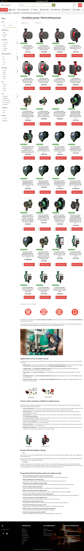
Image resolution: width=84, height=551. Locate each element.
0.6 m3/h (5, 44)
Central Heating (7, 13)
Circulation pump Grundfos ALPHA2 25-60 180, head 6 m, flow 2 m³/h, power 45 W (28, 80)
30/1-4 (4, 88)
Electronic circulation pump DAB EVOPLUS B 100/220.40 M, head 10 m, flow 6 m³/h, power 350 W (59, 183)
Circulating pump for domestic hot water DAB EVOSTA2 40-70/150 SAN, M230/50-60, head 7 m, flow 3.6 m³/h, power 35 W (27, 115)
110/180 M (5, 96)
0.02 (4, 72)
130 (4, 110)
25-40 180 (5, 104)
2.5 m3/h (5, 48)
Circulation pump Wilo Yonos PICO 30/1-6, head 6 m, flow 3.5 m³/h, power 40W (59, 289)
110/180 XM (5, 98)
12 (3, 64)
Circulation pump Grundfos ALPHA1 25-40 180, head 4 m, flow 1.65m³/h (28, 47)
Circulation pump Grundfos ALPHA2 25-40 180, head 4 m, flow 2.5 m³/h (75, 47)
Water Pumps (16, 13)
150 (4, 112)
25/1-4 (4, 84)
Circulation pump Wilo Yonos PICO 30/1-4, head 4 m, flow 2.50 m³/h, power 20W (44, 289)
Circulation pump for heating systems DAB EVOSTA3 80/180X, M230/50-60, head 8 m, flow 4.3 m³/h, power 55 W (75, 115)
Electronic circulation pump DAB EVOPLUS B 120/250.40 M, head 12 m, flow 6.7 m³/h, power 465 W (75, 183)
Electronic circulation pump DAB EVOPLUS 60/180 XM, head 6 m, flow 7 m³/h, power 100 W (27, 183)
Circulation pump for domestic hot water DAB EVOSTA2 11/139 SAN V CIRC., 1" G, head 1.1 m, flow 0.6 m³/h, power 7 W (43, 114)
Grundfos (5, 34)
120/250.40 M (6, 100)
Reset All (5, 120)
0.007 (4, 70)
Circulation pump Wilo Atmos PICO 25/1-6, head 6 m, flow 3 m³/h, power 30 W (59, 254)
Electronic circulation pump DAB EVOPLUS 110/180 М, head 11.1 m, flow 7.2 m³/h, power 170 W (44, 149)
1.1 (3, 56)
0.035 (4, 76)
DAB (4, 32)
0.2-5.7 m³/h (6, 42)
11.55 (4, 62)
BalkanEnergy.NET (33, 324)
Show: (37, 22)
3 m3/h (4, 50)
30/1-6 (4, 90)
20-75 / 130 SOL (6, 102)
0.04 (4, 78)
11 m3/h (4, 46)
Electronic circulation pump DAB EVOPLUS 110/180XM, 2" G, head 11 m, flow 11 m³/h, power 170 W (59, 149)
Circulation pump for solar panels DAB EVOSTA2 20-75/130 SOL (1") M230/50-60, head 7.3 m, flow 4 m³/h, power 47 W (27, 149)
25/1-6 (4, 86)
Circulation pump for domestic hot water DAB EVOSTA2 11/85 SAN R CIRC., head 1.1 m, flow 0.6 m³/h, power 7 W (59, 114)
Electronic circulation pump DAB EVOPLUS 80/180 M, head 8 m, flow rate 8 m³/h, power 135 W (43, 183)
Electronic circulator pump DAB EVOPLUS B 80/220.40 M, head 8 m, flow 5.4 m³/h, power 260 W (28, 254)
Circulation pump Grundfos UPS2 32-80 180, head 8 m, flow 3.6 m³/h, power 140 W (75, 80)
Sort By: (23, 22)
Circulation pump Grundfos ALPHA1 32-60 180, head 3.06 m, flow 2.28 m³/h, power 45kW (59, 47)
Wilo (4, 36)
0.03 (4, 74)
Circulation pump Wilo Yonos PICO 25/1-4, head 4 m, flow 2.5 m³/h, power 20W (75, 254)
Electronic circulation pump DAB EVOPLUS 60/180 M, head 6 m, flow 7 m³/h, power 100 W (75, 148)
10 (3, 58)
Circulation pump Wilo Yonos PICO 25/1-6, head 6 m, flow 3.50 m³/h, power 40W (28, 289)
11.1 (4, 60)
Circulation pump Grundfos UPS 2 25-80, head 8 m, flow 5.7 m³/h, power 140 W (59, 80)
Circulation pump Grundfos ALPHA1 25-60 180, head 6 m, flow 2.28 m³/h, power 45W (43, 47)
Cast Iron (5, 118)
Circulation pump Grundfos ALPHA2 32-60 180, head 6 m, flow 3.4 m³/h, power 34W (44, 80)
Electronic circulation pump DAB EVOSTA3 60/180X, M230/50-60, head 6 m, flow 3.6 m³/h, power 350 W (43, 217)
